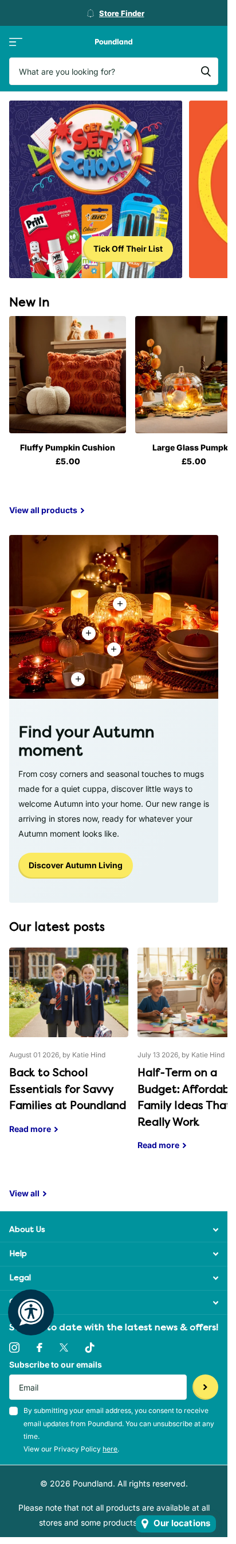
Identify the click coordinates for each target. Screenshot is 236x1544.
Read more (114, 649)
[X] (64, 1347)
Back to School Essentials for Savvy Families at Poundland (68, 1049)
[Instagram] (14, 1347)
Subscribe (205, 1387)
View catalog (15, 42)
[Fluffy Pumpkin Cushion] (67, 374)
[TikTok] (90, 1347)
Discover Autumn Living (76, 865)
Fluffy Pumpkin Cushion (67, 447)
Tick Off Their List (128, 248)
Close (113, 1230)
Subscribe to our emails (55, 1364)
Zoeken (205, 71)
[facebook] (39, 1347)
